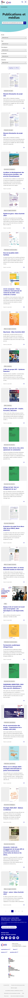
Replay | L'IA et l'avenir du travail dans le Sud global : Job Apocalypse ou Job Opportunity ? (14, 609)
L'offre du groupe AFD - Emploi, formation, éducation (13, 409)
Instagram (17, 937)
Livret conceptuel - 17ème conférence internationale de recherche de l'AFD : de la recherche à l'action (12, 291)
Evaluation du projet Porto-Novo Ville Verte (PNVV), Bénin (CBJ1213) (13, 528)
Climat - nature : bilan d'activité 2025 (13, 893)
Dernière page (22, 911)
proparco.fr (3, 952)
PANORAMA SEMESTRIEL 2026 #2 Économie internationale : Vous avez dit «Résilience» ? (13, 686)
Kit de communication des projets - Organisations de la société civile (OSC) (12, 727)
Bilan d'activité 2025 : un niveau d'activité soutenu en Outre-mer (13, 568)
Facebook (2, 937)
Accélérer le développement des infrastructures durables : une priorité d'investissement (13, 174)
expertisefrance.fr (5, 949)
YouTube (10, 937)
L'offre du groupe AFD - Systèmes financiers (14, 370)
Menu (25, 2)
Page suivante (19, 911)
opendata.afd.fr (13, 952)
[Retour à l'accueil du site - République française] (10, 2)
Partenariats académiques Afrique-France (11, 646)
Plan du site (6, 996)
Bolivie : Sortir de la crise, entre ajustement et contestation (13, 449)
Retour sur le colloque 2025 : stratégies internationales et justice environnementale (12, 768)
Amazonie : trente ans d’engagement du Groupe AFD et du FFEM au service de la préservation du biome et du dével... (13, 851)
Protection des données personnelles (18, 985)
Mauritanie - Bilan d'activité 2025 (14, 332)
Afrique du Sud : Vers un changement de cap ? (11, 488)
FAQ (23, 993)
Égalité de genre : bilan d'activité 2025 (13, 214)
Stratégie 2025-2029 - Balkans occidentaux (13, 809)
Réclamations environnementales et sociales (12, 993)
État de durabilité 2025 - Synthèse (11, 254)
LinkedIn (14, 937)
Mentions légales (14, 987)
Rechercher (22, 2)
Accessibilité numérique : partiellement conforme (14, 990)
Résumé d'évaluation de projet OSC (13, 95)
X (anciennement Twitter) (6, 937)
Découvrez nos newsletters (9, 927)
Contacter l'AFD (6, 985)
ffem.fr (14, 949)
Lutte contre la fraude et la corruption (17, 996)
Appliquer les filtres (14, 68)
